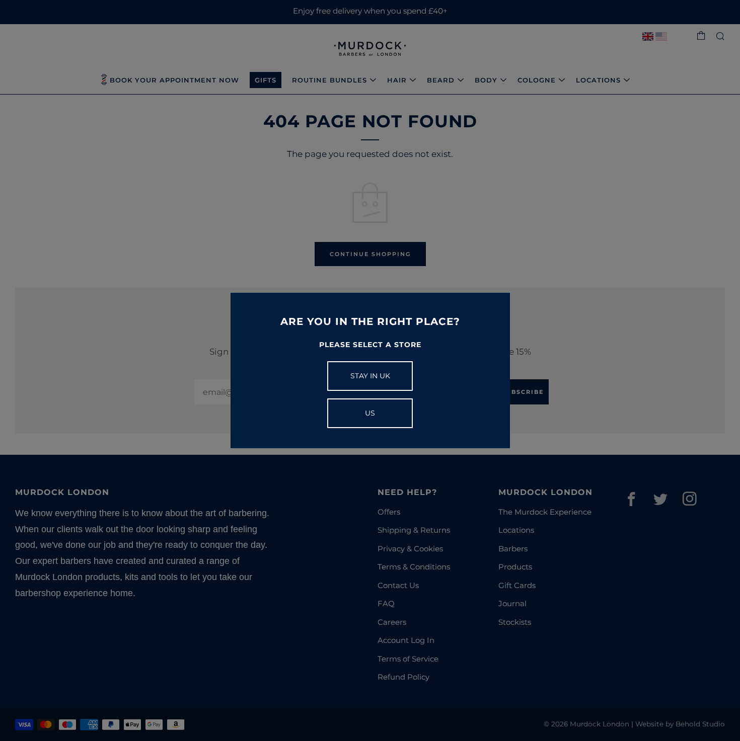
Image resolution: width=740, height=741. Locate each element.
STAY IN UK (370, 375)
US (370, 413)
